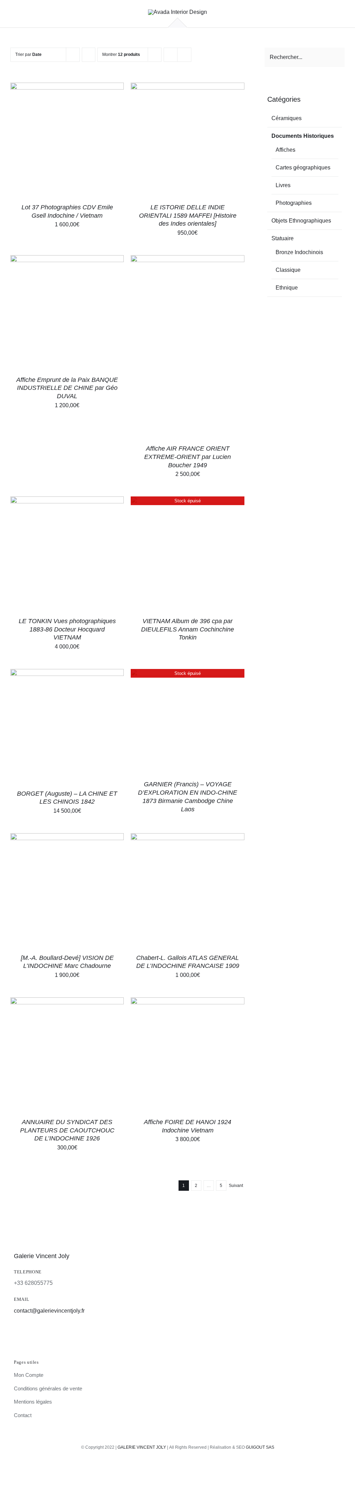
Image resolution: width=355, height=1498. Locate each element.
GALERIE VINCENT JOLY (142, 1447)
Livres (283, 185)
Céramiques (286, 118)
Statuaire (282, 238)
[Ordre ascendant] (88, 55)
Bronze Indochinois (299, 252)
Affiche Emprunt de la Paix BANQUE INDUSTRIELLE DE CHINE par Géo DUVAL (67, 388)
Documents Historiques (302, 136)
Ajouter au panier (51, 140)
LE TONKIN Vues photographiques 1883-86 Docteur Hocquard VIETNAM (67, 629)
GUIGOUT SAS (260, 1447)
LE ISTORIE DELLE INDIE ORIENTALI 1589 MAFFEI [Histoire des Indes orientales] (187, 215)
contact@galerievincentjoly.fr (49, 1311)
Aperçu (98, 140)
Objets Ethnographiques (301, 221)
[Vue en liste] (184, 54)
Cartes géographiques (303, 167)
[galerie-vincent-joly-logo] (177, 12)
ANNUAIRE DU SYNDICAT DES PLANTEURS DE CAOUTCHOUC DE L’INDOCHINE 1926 (67, 1130)
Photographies (294, 203)
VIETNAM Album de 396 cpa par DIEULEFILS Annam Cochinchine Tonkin (187, 629)
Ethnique (287, 288)
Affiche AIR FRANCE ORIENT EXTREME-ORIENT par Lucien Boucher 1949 (187, 457)
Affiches (285, 150)
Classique (288, 270)
